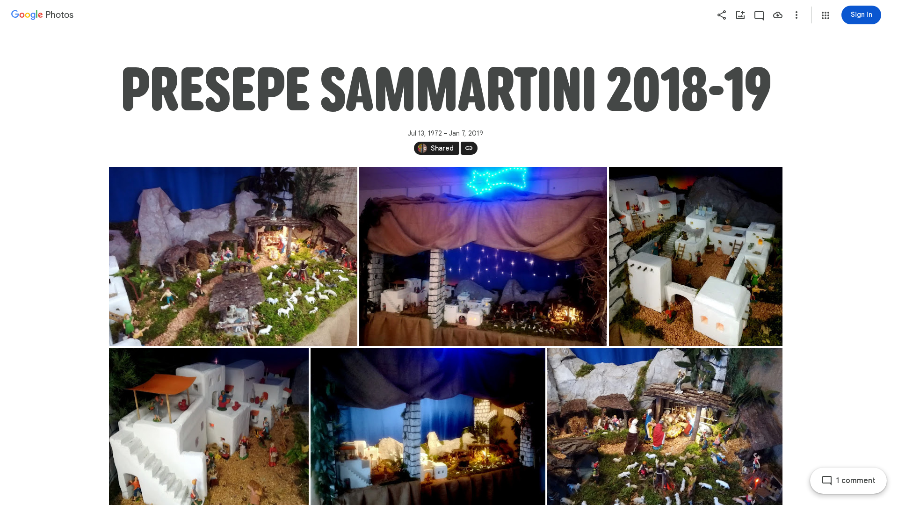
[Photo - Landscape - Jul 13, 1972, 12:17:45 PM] (233, 256)
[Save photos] (777, 15)
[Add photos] (740, 15)
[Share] (721, 15)
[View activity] (759, 15)
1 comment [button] (856, 480)
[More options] (796, 15)
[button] (825, 15)
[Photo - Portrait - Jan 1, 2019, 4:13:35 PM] (695, 256)
